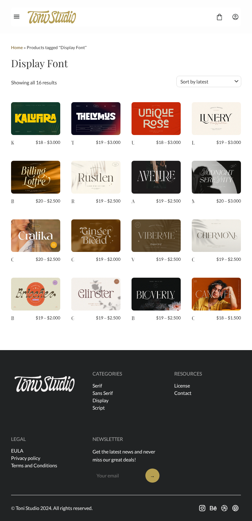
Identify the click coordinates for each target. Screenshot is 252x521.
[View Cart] (219, 16)
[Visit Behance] (213, 508)
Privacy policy (25, 458)
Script (99, 408)
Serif (97, 385)
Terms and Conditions (34, 465)
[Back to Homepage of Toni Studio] (118, 16)
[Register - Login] (235, 16)
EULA (17, 450)
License (182, 385)
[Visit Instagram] (202, 508)
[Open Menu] (16, 16)
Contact (182, 393)
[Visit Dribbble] (224, 508)
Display (100, 400)
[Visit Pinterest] (235, 508)
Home (17, 47)
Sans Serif (103, 393)
